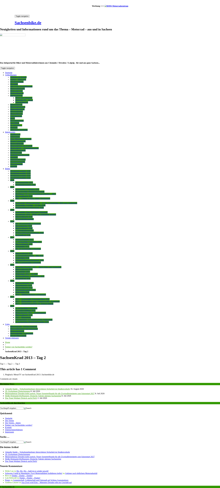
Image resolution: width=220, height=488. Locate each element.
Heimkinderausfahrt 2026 (20, 171)
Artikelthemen (11, 75)
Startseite (8, 73)
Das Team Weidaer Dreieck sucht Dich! (21, 398)
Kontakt (8, 427)
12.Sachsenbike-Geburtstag (26, 308)
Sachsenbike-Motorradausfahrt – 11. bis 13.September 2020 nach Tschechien (46, 203)
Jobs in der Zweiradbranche (21, 86)
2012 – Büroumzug (23, 317)
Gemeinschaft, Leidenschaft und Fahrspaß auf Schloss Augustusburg (40, 480)
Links (7, 324)
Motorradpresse (16, 95)
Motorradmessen (17, 93)
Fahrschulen (15, 137)
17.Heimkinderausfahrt (24, 230)
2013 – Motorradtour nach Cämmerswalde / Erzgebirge (37, 301)
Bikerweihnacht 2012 (24, 315)
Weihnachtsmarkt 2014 (24, 283)
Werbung (14, 127)
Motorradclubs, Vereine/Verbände (23, 326)
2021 (12, 187)
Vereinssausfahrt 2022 (24, 182)
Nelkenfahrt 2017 (22, 246)
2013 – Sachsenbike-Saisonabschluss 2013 (32, 299)
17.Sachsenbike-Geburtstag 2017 (28, 242)
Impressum (9, 432)
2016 (12, 251)
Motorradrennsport (17, 107)
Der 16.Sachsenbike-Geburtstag (28, 249)
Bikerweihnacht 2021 (24, 196)
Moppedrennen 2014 (23, 285)
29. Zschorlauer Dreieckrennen (17, 391)
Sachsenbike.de (28, 22)
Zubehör (13, 166)
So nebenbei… (16, 125)
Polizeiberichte (16, 116)
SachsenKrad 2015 (23, 278)
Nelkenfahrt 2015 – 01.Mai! (26, 274)
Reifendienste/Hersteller (19, 155)
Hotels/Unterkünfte (18, 141)
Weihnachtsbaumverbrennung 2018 (29, 233)
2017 (12, 237)
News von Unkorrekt (23, 98)
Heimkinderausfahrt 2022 (25, 185)
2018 (12, 221)
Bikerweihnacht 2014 (24, 288)
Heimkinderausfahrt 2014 (25, 290)
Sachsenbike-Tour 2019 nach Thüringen (31, 212)
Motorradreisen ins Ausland (21, 146)
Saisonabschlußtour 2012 (25, 310)
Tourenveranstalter (17, 162)
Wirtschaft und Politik (19, 130)
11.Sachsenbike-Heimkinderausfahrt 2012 (32, 322)
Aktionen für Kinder (18, 77)
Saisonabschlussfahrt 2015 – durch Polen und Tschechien (38, 267)
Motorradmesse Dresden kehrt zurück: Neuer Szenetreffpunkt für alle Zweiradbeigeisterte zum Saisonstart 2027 (50, 393)
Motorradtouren (16, 114)
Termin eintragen (12, 338)
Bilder (7, 169)
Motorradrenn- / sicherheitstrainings (24, 148)
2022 (12, 180)
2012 (12, 306)
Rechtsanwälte (16, 153)
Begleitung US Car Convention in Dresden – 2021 (35, 194)
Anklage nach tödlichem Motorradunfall (81, 473)
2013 (12, 297)
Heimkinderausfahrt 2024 (20, 175)
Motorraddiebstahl (17, 89)
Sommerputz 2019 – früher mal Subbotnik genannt (35, 214)
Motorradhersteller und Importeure (24, 329)
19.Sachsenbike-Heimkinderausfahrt (29, 191)
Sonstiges (14, 157)
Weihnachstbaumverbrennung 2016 (29, 260)
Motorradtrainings (17, 109)
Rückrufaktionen (17, 121)
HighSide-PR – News (24, 100)
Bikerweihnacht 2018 (24, 228)
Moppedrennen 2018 (23, 226)
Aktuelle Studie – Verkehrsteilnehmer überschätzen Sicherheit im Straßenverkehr (37, 389)
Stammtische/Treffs (18, 159)
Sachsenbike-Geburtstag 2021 (27, 189)
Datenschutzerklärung (14, 430)
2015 (12, 265)
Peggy (7, 480)
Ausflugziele (15, 134)
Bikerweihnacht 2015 (24, 269)
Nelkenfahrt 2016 (22, 258)
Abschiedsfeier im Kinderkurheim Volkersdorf (33, 320)
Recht (12, 118)
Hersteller (14, 84)
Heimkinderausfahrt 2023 (20, 178)
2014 (12, 281)
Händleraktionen (17, 82)
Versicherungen (16, 164)
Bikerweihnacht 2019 (24, 217)
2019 (12, 210)
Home (7, 342)
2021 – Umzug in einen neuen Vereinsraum (32, 198)
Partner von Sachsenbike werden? (18, 347)
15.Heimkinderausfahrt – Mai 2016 (29, 256)
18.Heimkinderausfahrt (24, 219)
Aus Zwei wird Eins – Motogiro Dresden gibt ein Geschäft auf (46, 482)
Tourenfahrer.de (21, 102)
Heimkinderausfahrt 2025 (20, 173)
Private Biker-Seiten (18, 336)
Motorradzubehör (17, 331)
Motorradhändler (17, 143)
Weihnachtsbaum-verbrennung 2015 (29, 276)
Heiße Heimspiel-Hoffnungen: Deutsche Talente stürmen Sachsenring (33, 396)
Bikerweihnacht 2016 (24, 253)
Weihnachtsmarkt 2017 (24, 240)
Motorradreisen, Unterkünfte (21, 333)
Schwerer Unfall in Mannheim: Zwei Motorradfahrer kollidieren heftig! (33, 473)
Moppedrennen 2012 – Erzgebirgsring (30, 313)
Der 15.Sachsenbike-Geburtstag (28, 262)
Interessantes (10, 132)
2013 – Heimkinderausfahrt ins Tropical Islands (34, 304)
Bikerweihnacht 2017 (24, 244)
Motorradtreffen (16, 111)
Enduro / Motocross (18, 79)
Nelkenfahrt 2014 (22, 292)
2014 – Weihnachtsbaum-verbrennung (30, 294)
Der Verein (9, 421)
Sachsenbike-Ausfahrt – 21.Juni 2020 (30, 205)
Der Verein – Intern (13, 423)
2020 (12, 201)
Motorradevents (16, 91)
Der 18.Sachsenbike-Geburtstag (28, 224)
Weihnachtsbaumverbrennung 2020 (29, 208)
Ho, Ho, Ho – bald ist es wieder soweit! (33, 471)
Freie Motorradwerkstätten (20, 139)
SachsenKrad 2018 (23, 235)
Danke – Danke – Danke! (22, 476)
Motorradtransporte (18, 150)
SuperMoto (14, 123)
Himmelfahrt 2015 (22, 272)
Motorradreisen (16, 105)
